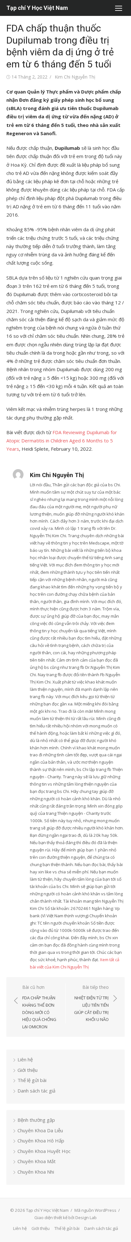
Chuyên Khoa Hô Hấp (40, 1140)
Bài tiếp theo (91, 1003)
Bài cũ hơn (39, 1007)
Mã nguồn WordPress (95, 1210)
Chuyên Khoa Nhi (35, 1172)
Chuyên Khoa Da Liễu (40, 1130)
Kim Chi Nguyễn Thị (75, 77)
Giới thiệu (27, 1070)
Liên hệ (25, 1059)
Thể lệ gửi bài (31, 1080)
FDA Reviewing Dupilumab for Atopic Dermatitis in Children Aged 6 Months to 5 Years (61, 440)
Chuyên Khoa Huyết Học (44, 1151)
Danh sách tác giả (36, 1090)
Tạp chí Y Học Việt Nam (37, 7)
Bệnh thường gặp (36, 1120)
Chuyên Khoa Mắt (36, 1161)
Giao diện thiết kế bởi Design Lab (65, 1217)
